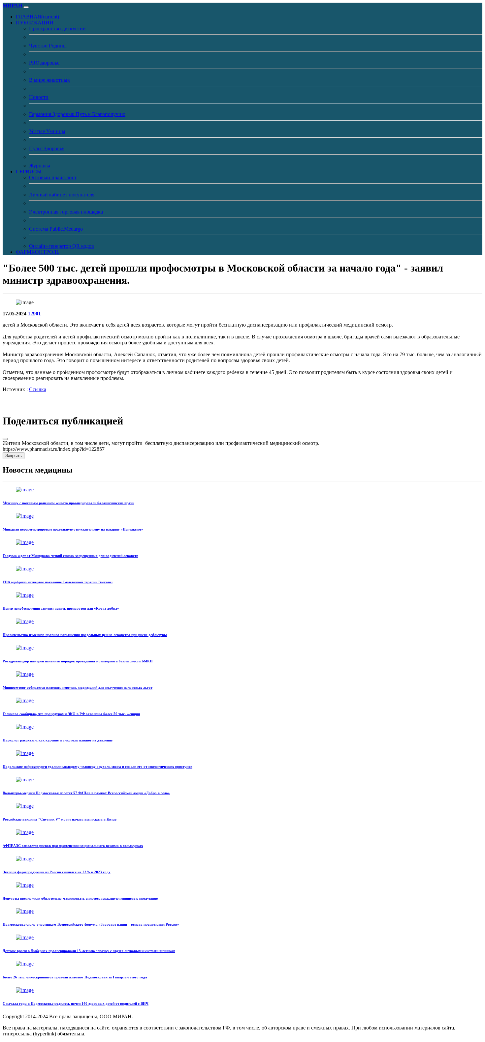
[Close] (5, 439)
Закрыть (13, 455)
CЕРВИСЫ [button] (29, 171)
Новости (38, 97)
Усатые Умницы (47, 131)
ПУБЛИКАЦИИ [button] (34, 22)
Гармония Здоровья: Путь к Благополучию (77, 114)
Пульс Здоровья (46, 148)
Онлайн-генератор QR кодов (61, 246)
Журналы (39, 165)
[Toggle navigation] (26, 7)
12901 (34, 313)
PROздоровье (44, 63)
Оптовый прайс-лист (53, 177)
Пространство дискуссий (57, 28)
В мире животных (49, 80)
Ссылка (37, 389)
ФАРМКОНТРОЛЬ (37, 252)
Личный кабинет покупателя (61, 194)
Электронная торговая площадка (66, 212)
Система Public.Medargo (56, 229)
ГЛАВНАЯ (37, 16)
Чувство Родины (48, 45)
